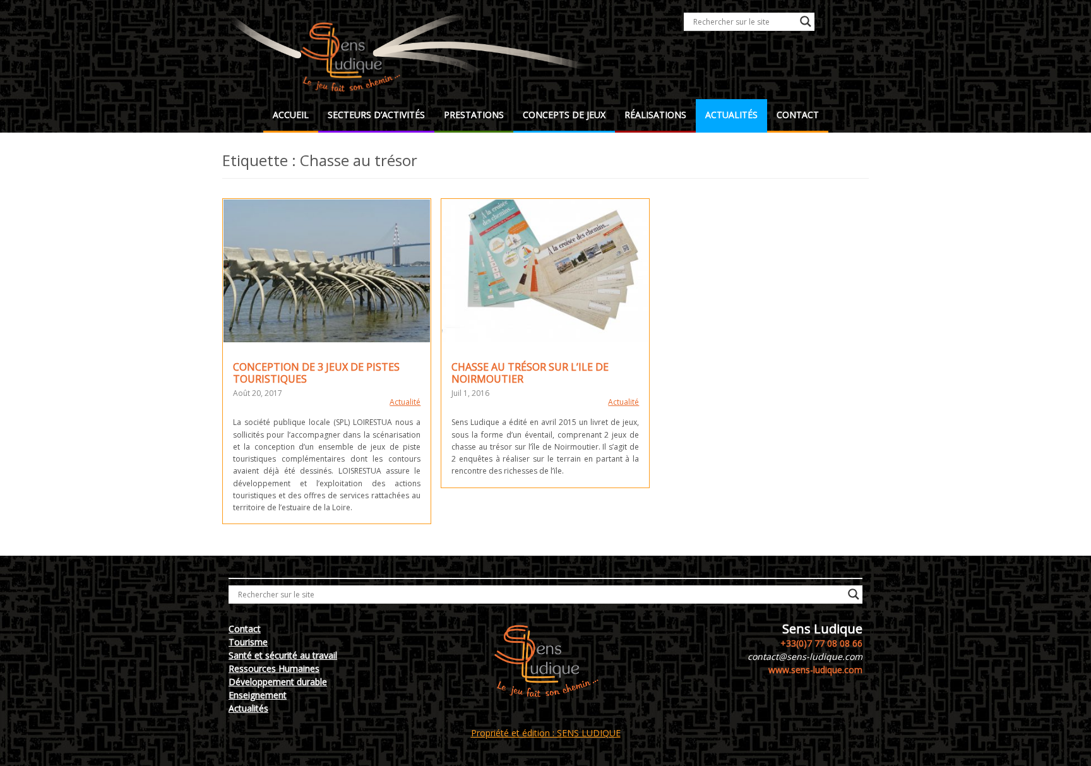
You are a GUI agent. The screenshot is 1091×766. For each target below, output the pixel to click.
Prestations (474, 115)
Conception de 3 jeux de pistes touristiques (316, 372)
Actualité (405, 402)
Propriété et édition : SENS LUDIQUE (546, 733)
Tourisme (248, 642)
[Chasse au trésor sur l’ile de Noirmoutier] (545, 271)
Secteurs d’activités (376, 115)
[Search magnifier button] (805, 21)
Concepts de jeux (564, 115)
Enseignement (258, 695)
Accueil (291, 115)
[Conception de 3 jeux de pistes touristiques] (327, 271)
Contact (798, 115)
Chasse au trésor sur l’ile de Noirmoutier (530, 372)
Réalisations (655, 115)
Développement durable (278, 682)
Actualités (731, 115)
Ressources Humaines (274, 668)
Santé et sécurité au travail (283, 655)
